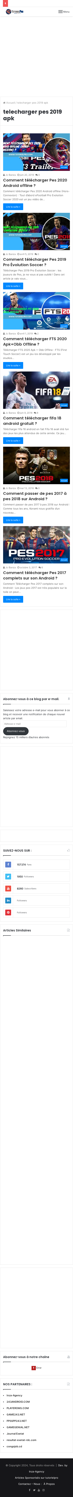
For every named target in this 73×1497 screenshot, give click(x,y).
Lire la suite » (13, 206)
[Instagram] (43, 1490)
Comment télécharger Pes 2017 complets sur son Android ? (34, 575)
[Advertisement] (36, 56)
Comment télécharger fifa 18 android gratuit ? (32, 420)
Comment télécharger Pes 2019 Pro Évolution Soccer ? (34, 262)
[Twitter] (34, 1490)
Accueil (10, 102)
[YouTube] (39, 1490)
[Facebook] (29, 1490)
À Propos (49, 1483)
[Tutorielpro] (16, 11)
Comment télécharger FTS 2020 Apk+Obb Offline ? (35, 341)
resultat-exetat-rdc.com (21, 1440)
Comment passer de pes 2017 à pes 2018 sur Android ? (35, 496)
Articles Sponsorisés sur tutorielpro (36, 1477)
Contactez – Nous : (30, 1483)
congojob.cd (14, 1446)
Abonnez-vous (16, 731)
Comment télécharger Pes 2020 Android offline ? (35, 182)
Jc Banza (10, 174)
